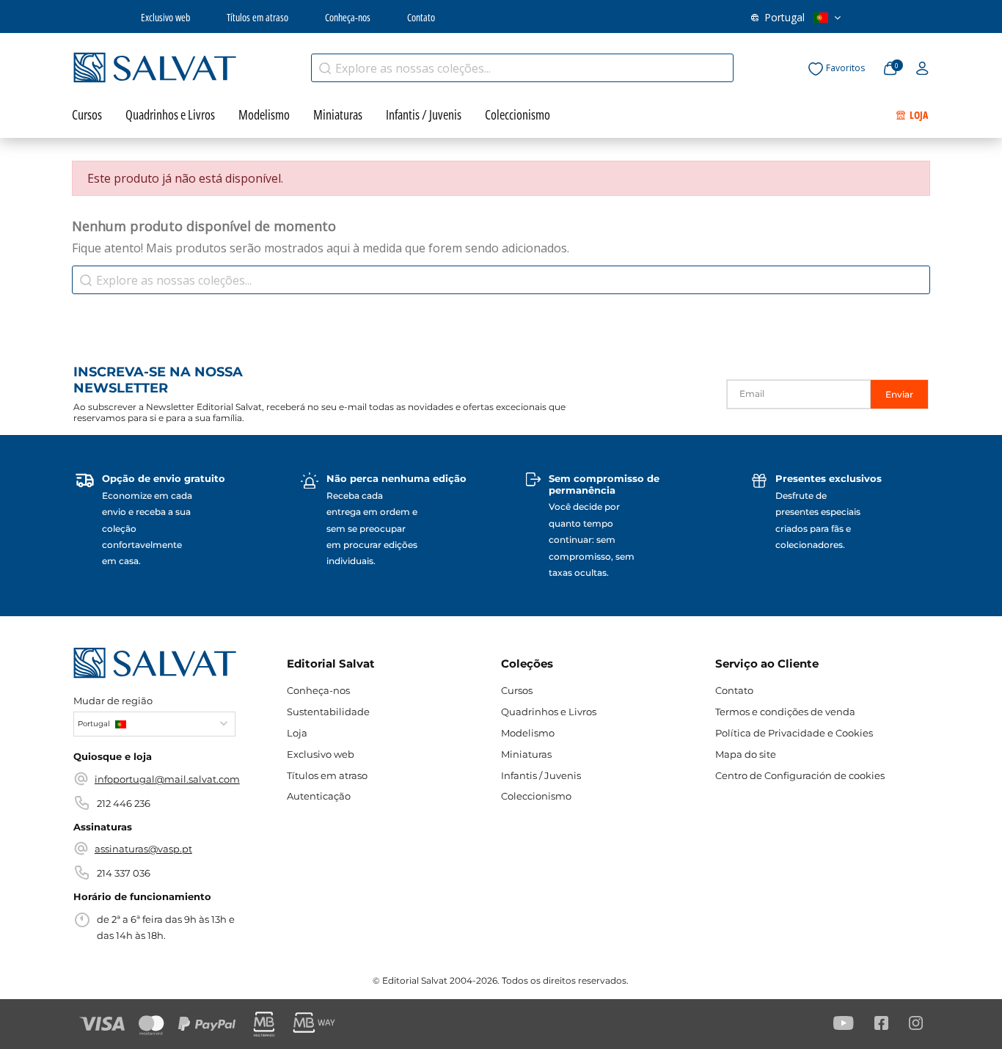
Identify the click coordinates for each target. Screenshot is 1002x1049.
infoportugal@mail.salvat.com (167, 779)
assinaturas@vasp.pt (143, 849)
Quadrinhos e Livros (548, 711)
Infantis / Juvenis (541, 775)
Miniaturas (526, 754)
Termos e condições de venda (785, 711)
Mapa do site (745, 754)
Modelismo (528, 733)
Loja (297, 733)
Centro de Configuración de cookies (800, 775)
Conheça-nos (347, 17)
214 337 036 (123, 873)
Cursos (517, 690)
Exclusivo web (165, 17)
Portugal (784, 17)
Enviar (899, 394)
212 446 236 (123, 803)
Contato (421, 17)
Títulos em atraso (257, 17)
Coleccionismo (536, 796)
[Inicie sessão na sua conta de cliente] (922, 69)
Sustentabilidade (328, 711)
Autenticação (319, 796)
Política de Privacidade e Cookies (794, 733)
